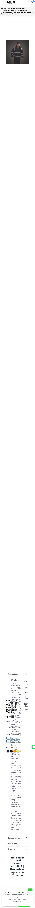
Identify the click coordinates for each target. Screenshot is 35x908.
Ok (30, 890)
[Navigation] (2, 2)
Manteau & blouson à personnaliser (15, 10)
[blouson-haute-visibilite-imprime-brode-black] (11, 752)
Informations (13, 674)
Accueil (3, 8)
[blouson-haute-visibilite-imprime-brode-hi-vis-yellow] (18, 752)
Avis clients (12, 843)
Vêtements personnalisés (16, 8)
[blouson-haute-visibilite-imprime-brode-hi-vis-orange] (14, 752)
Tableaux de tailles (15, 838)
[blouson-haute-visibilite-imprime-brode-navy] (8, 752)
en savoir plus (17, 901)
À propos (11, 849)
